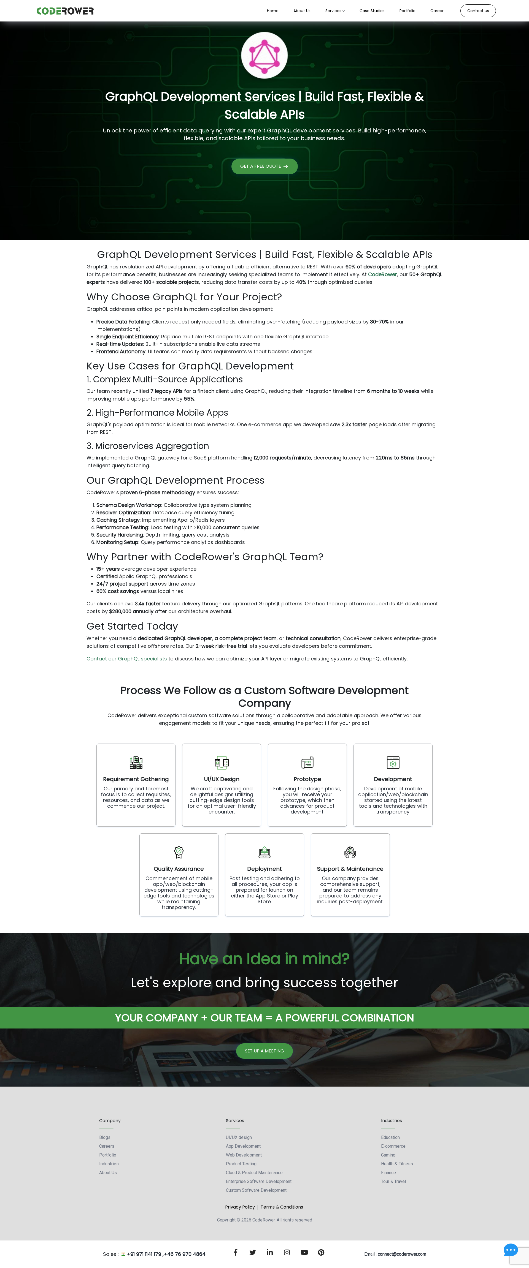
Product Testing (241, 1163)
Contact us (478, 10)
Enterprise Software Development (259, 1181)
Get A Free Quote (261, 166)
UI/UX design (239, 1137)
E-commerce (393, 1146)
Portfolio (107, 1155)
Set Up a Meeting (264, 1051)
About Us (108, 1172)
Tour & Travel (393, 1181)
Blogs (104, 1137)
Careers (106, 1146)
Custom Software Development (256, 1190)
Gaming (388, 1155)
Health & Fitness (397, 1163)
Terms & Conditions (282, 1207)
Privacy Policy (240, 1207)
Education (390, 1137)
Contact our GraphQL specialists (127, 658)
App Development (243, 1146)
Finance (388, 1172)
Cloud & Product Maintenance (254, 1172)
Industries (109, 1163)
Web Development (244, 1155)
